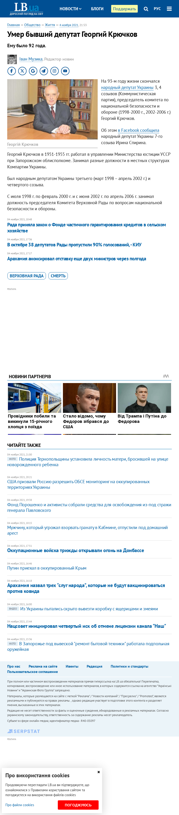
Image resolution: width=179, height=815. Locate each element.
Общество (32, 24)
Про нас (13, 666)
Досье (94, 26)
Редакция (94, 666)
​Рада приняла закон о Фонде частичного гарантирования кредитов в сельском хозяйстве (86, 227)
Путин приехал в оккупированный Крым (46, 568)
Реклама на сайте (43, 666)
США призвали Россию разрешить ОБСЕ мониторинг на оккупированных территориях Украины (78, 484)
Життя (50, 24)
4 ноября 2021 (68, 25)
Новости (69, 8)
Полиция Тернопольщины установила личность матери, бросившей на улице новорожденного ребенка (87, 462)
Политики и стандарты (129, 666)
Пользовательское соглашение (32, 671)
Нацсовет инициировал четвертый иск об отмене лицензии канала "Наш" (86, 626)
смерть (58, 275)
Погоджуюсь (78, 805)
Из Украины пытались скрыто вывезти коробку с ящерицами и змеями (83, 609)
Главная (13, 24)
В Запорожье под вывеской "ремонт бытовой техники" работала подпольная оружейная (88, 646)
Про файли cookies (19, 805)
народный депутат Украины (127, 87)
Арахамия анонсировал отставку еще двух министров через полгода (76, 258)
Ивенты (72, 666)
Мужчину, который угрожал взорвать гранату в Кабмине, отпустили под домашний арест (87, 530)
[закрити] (98, 772)
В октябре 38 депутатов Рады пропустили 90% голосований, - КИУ (74, 244)
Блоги (97, 8)
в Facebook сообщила (138, 130)
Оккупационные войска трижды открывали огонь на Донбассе (75, 550)
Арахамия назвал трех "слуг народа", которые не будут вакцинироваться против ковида (86, 588)
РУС (157, 8)
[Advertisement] (89, 324)
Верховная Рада (27, 275)
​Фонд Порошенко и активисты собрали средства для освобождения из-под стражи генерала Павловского (89, 507)
